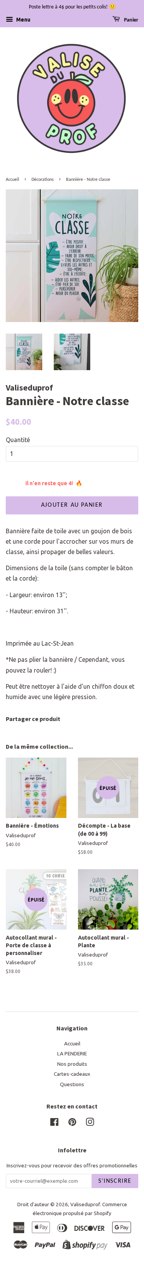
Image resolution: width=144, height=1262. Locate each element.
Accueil (12, 179)
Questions (72, 1084)
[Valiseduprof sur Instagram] (90, 1123)
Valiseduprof (85, 1204)
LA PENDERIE (72, 1053)
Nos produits (72, 1064)
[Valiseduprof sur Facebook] (54, 1123)
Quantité (18, 439)
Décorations (42, 179)
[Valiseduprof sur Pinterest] (72, 1123)
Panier (130, 20)
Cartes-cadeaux (72, 1074)
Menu (22, 20)
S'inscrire (115, 1181)
